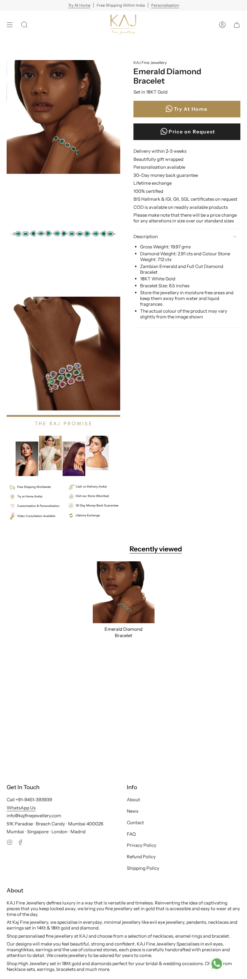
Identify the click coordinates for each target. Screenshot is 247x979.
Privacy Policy (141, 845)
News (132, 811)
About (133, 799)
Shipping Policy (143, 868)
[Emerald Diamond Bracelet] (124, 592)
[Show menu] (9, 24)
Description (145, 236)
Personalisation (165, 5)
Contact (135, 822)
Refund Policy (141, 856)
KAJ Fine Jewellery (150, 62)
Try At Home (79, 5)
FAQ (131, 834)
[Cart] (236, 24)
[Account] (222, 24)
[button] (24, 24)
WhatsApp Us (21, 808)
